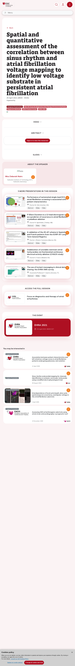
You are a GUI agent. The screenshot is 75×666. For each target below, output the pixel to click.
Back (11, 28)
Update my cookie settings (15, 662)
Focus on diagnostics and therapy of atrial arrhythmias (45, 297)
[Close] (72, 652)
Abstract (30, 208)
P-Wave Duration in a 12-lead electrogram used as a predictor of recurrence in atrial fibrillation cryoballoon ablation (48, 216)
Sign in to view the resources (37, 140)
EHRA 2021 (40, 325)
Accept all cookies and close (34, 662)
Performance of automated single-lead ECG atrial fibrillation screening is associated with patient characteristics (46, 199)
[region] (37, 657)
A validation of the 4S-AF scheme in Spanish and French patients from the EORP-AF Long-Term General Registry (47, 234)
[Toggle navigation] (69, 4)
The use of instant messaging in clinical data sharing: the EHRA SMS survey (46, 268)
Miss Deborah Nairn (13, 176)
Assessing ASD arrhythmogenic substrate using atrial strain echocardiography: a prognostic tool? (50, 413)
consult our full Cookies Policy (19, 659)
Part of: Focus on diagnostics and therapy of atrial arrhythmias (45, 106)
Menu (10, 12)
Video (44, 208)
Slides (38, 208)
